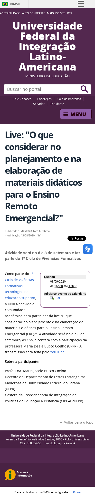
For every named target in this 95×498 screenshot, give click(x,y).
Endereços (44, 99)
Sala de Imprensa (69, 99)
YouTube (57, 352)
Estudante (57, 104)
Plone (77, 492)
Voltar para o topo (78, 422)
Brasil (15, 4)
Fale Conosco (22, 99)
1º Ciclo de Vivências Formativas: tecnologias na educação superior (20, 286)
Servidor (39, 104)
